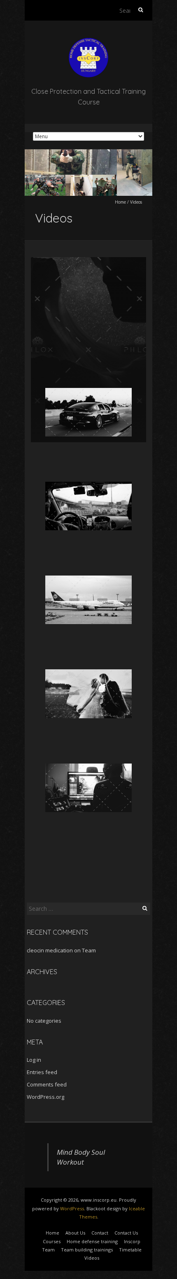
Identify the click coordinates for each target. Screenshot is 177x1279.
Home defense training (92, 1241)
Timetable (130, 1250)
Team (89, 950)
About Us (75, 1233)
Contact (99, 1233)
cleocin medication (50, 950)
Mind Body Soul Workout (81, 1157)
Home (120, 202)
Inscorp (132, 1241)
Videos (91, 1258)
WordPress (72, 1208)
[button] (88, 412)
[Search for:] (131, 10)
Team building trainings (87, 1250)
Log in (34, 1059)
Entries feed (42, 1072)
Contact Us (126, 1233)
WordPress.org (45, 1096)
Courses (52, 1241)
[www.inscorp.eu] (88, 41)
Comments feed (47, 1084)
